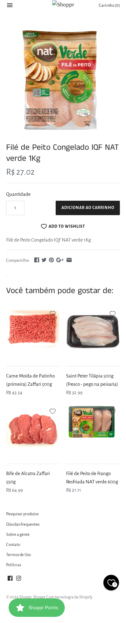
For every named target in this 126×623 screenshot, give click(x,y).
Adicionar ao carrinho (87, 208)
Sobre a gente (18, 534)
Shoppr (25, 597)
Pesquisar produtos (22, 514)
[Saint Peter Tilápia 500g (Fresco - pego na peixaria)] (93, 332)
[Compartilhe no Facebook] (36, 259)
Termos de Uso (18, 554)
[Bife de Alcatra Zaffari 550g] (33, 430)
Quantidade (18, 194)
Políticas (13, 565)
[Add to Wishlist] (52, 312)
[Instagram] (18, 579)
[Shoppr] (63, 4)
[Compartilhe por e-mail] (69, 259)
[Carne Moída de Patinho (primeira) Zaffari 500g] (33, 332)
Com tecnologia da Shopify (69, 597)
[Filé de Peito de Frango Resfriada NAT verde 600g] (93, 430)
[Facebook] (10, 579)
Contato (13, 544)
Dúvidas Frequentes (22, 524)
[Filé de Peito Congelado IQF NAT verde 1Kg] (63, 81)
